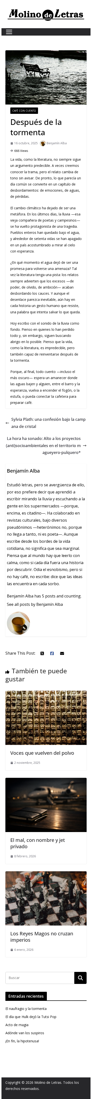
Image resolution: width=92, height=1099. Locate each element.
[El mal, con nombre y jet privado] (46, 781)
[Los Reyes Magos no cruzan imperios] (46, 874)
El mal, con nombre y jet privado (37, 843)
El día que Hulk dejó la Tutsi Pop (30, 1016)
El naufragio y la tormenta (26, 1008)
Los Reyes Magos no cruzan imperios (41, 936)
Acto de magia (16, 1024)
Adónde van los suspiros (24, 1033)
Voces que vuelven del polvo (42, 753)
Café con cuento (24, 110)
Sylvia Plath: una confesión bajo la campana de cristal (48, 423)
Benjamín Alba (57, 143)
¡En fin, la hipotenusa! (22, 1041)
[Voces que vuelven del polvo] (46, 694)
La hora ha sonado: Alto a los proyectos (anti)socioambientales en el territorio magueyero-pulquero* (43, 445)
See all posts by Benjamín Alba (35, 604)
